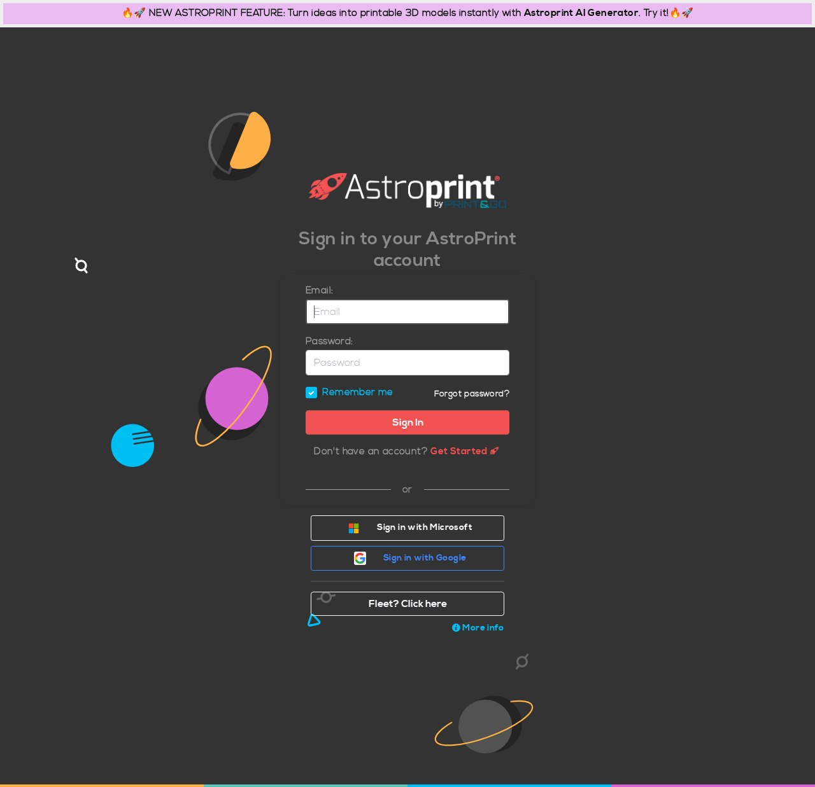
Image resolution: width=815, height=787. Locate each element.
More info (483, 628)
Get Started (458, 451)
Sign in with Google (424, 558)
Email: (319, 290)
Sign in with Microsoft (423, 527)
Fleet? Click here (408, 603)
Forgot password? (471, 394)
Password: (329, 341)
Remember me (357, 392)
